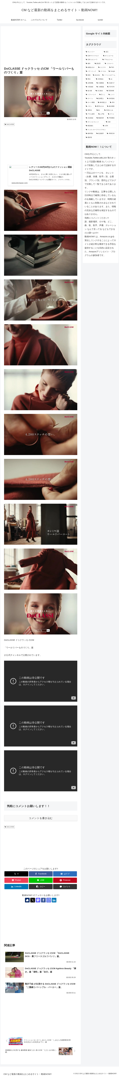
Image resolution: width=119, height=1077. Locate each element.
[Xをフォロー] (32, 900)
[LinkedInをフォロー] (54, 900)
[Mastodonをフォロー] (38, 900)
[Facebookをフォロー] (43, 900)
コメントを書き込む (41, 818)
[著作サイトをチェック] (27, 900)
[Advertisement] (40, 46)
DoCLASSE (10, 124)
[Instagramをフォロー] (48, 900)
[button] (41, 886)
